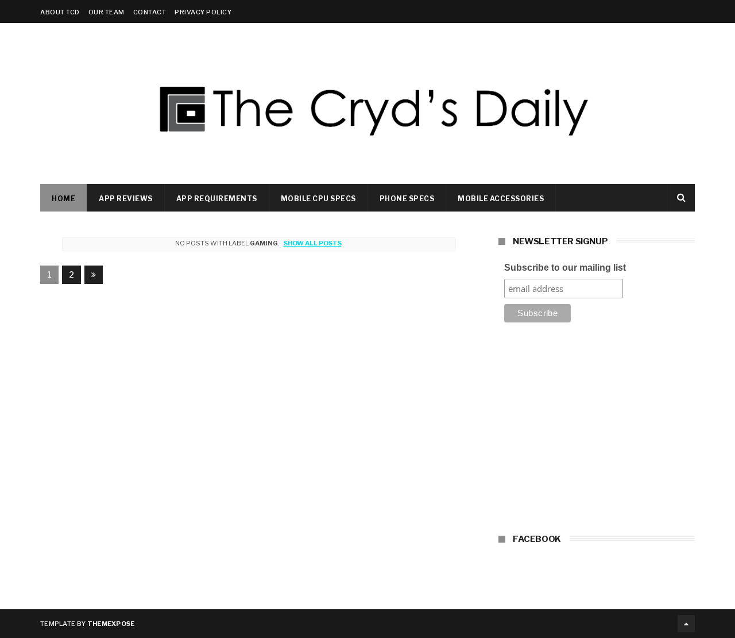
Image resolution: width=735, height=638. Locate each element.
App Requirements (216, 198)
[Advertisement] (596, 431)
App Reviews (126, 198)
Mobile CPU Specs (318, 198)
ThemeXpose (111, 624)
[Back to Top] (686, 623)
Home (63, 198)
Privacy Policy (203, 12)
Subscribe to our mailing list (565, 267)
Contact (150, 12)
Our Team (106, 12)
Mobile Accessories (501, 198)
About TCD (60, 12)
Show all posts (312, 243)
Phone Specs (407, 198)
